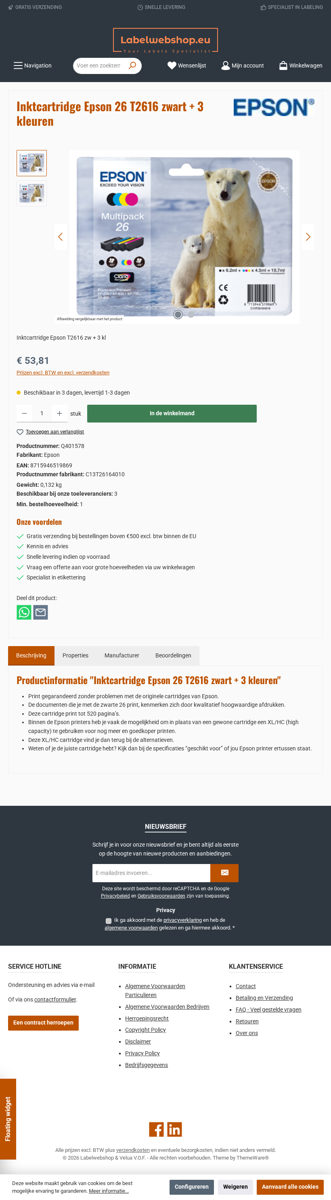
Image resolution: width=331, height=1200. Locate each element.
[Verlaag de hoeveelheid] (24, 414)
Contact (246, 986)
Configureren (192, 1186)
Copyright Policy (145, 1030)
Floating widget (8, 1119)
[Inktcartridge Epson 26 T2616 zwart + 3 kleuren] (184, 237)
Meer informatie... (109, 1191)
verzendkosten (133, 1150)
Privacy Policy (142, 1053)
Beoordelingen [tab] (173, 655)
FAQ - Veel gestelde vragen (269, 1009)
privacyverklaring (182, 920)
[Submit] (224, 873)
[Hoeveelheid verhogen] (59, 414)
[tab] (31, 655)
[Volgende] (308, 237)
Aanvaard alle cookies (290, 1186)
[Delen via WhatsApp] (24, 612)
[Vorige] (61, 237)
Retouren (247, 1021)
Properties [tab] (75, 655)
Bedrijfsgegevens (146, 1065)
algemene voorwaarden (131, 928)
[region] (165, 237)
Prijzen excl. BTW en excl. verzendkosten (63, 373)
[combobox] (98, 66)
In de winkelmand (172, 413)
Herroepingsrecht (147, 1018)
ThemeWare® (253, 1158)
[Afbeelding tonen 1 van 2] (178, 314)
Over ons (247, 1033)
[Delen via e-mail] (40, 612)
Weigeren (235, 1186)
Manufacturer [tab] (122, 655)
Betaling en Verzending (264, 998)
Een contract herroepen (43, 1022)
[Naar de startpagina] (165, 40)
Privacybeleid (115, 896)
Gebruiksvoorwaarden (161, 896)
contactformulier (55, 999)
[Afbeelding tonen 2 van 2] (191, 314)
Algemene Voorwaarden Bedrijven (167, 1007)
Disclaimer (138, 1041)
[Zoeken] (133, 66)
